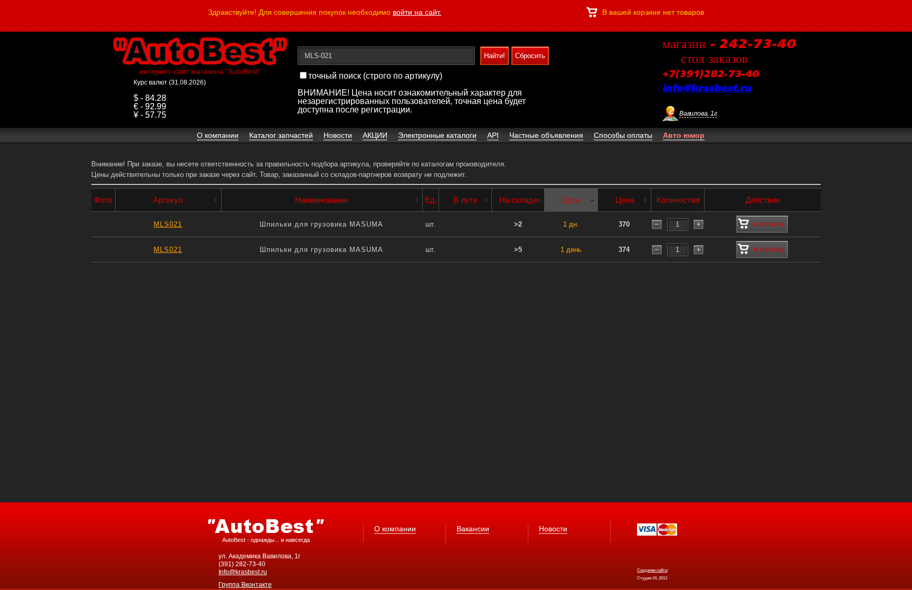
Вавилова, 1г (698, 113)
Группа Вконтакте (245, 584)
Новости (553, 529)
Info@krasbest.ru (242, 572)
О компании (395, 529)
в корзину (769, 224)
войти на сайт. (417, 12)
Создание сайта (652, 570)
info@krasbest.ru (706, 88)
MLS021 (168, 224)
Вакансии (473, 529)
